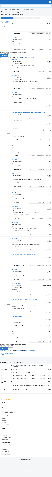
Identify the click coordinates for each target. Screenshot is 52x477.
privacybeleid (19, 57)
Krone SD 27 (15, 238)
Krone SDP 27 (15, 59)
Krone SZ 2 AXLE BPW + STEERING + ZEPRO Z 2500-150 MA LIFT (28, 22)
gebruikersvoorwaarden (30, 57)
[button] (50, 2)
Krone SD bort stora (17, 316)
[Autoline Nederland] (8, 2)
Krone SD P (15, 206)
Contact (3, 409)
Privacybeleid (4, 432)
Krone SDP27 (15, 128)
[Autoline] (1, 9)
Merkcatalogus (5, 439)
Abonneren (4, 55)
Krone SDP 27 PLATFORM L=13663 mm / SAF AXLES (25, 299)
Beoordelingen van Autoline (7, 437)
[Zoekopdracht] (50, 6)
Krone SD (14, 37)
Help (2, 407)
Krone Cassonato (16, 283)
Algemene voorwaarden (6, 430)
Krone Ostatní (15, 192)
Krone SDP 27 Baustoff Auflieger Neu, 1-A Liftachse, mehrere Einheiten (29, 112)
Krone (13, 173)
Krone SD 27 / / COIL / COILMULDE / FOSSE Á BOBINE (25, 254)
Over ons (3, 404)
